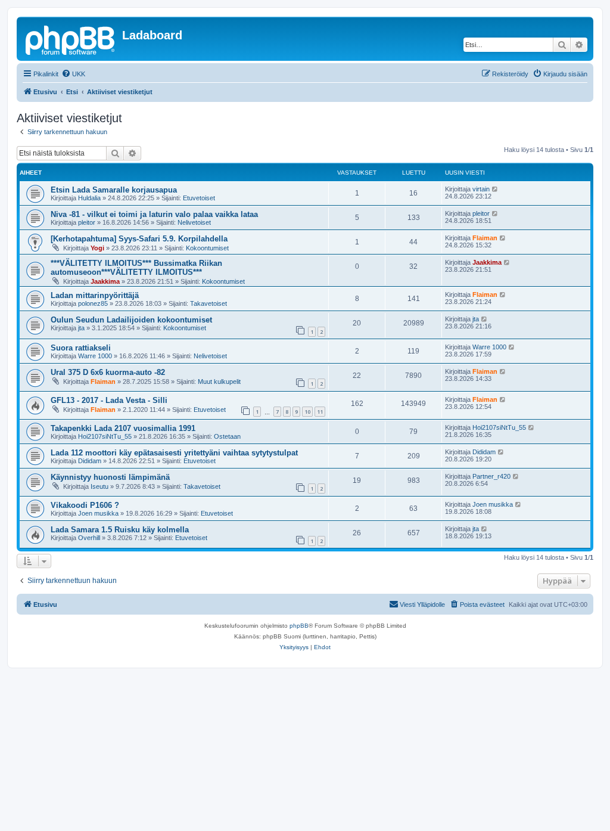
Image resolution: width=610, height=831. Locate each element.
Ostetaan (227, 436)
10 (307, 411)
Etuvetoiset (199, 197)
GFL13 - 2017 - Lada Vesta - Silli (109, 400)
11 (320, 411)
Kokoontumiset (207, 248)
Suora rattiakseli (81, 347)
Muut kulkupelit (219, 381)
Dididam (89, 460)
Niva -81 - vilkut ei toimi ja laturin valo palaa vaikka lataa (154, 214)
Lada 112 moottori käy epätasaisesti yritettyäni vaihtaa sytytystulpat (174, 452)
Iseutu (99, 486)
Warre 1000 (95, 355)
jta (81, 327)
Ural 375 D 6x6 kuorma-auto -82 (108, 372)
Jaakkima (105, 281)
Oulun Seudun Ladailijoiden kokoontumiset (131, 319)
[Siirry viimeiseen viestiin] (495, 189)
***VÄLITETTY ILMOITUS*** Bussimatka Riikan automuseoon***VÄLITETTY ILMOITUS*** (136, 268)
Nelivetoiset (194, 222)
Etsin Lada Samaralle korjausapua (114, 189)
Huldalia (89, 197)
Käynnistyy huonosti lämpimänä (110, 477)
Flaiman (484, 237)
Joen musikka (98, 513)
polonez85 (93, 303)
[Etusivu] (71, 39)
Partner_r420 (491, 476)
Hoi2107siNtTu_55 (105, 436)
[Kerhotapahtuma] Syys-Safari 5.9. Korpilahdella (139, 238)
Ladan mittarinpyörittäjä (95, 295)
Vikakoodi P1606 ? (85, 505)
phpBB (299, 625)
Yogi (97, 248)
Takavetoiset (208, 303)
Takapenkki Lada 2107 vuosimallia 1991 (123, 428)
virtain (481, 189)
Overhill (89, 537)
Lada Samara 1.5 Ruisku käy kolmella (120, 529)
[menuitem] (73, 74)
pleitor (86, 222)
